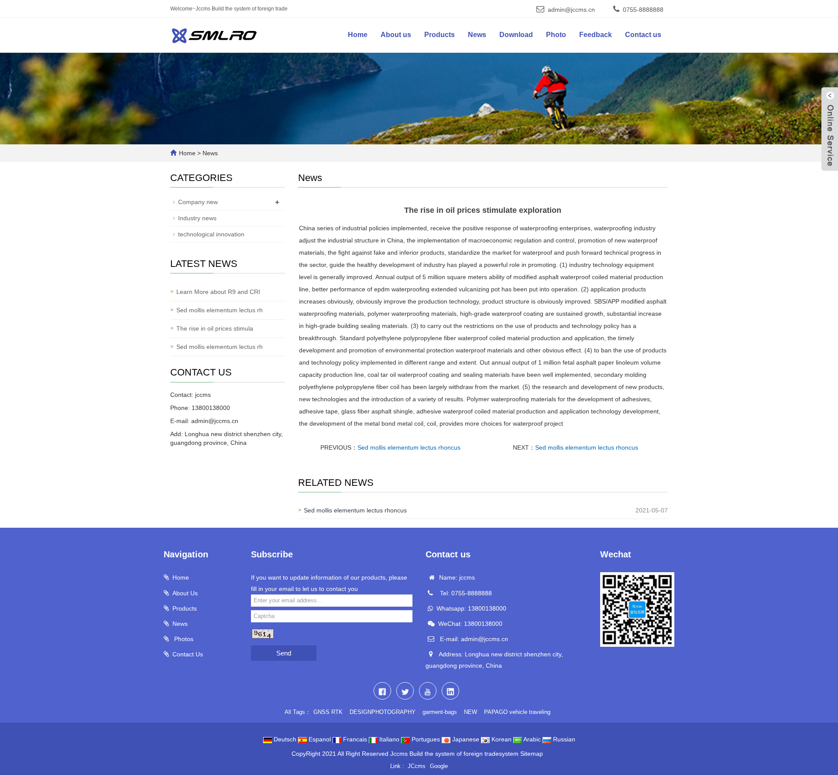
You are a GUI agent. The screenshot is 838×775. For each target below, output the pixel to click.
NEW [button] (470, 712)
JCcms (417, 766)
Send (283, 653)
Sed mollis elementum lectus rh (219, 310)
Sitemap (531, 753)
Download (516, 34)
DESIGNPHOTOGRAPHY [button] (383, 712)
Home (357, 34)
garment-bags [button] (439, 712)
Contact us (643, 34)
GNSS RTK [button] (328, 712)
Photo (556, 34)
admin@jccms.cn (571, 9)
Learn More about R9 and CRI (218, 291)
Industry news (197, 218)
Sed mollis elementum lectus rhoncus (408, 447)
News (477, 34)
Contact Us (187, 654)
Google (439, 766)
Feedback (595, 34)
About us (396, 34)
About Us (185, 593)
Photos (182, 638)
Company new (198, 201)
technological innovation (211, 234)
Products (439, 34)
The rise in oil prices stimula (214, 328)
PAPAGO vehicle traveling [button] (517, 712)
